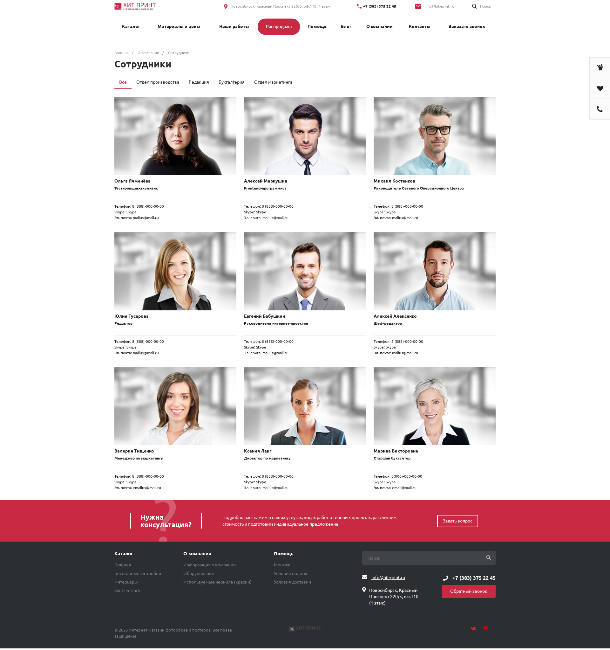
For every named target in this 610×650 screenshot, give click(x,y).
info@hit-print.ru (439, 6)
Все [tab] (123, 82)
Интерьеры (126, 581)
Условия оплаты (290, 573)
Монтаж (282, 564)
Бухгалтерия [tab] (232, 82)
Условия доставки (292, 581)
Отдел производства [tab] (157, 82)
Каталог (123, 553)
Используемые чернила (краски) (217, 581)
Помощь (283, 553)
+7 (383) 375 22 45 (379, 6)
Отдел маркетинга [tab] (273, 82)
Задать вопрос (457, 520)
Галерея (122, 564)
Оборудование (198, 573)
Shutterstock (127, 590)
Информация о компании (209, 564)
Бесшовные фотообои (137, 573)
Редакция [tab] (199, 82)
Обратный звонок (468, 591)
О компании (197, 553)
